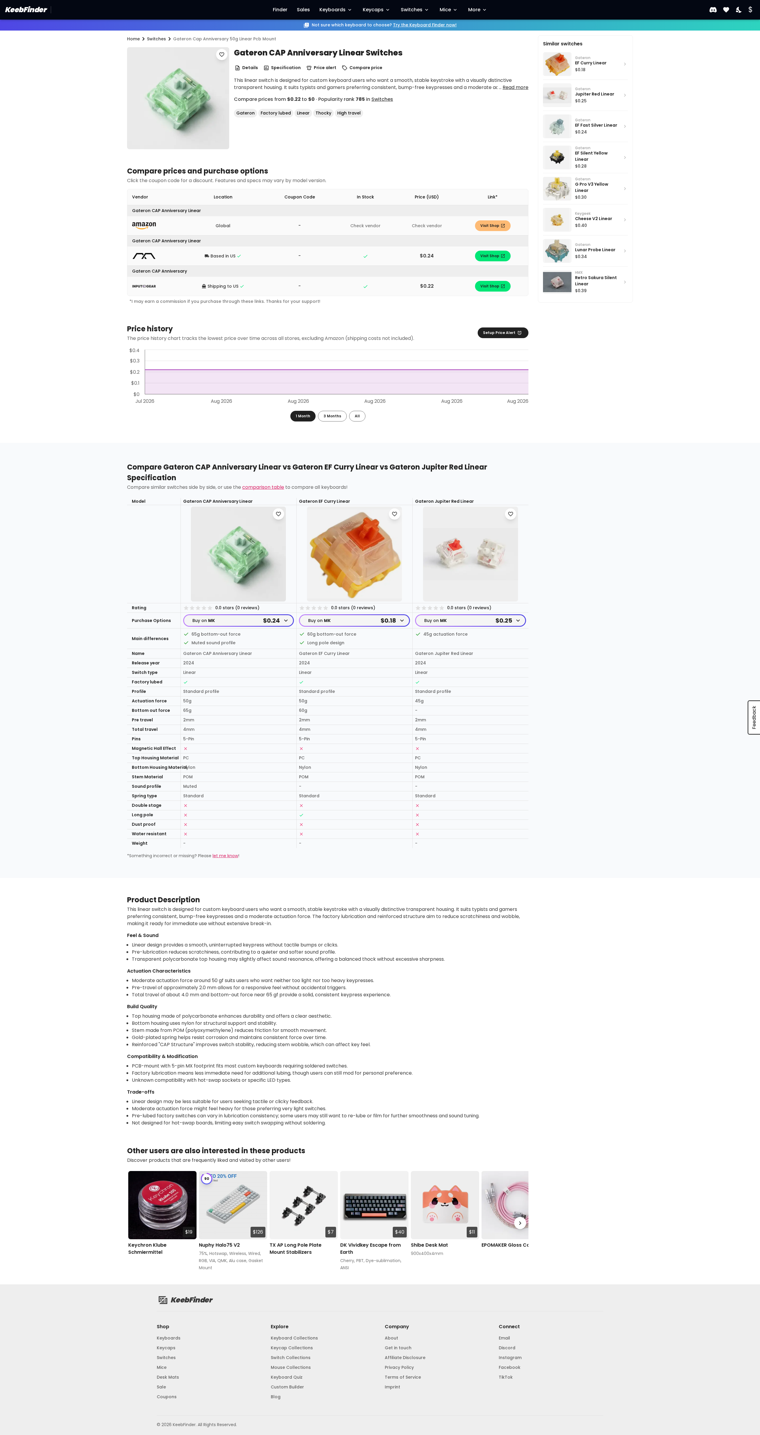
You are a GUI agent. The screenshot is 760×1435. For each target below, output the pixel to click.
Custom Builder (287, 1387)
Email (504, 1338)
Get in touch (398, 1348)
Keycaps (373, 9)
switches (156, 39)
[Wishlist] (726, 10)
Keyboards (332, 9)
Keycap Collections (292, 1348)
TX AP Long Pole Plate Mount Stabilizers (296, 1249)
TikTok (506, 1377)
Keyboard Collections (294, 1338)
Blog (276, 1397)
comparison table (263, 487)
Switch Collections (291, 1358)
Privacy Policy (399, 1367)
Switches (411, 9)
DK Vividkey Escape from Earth (370, 1249)
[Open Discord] (713, 9)
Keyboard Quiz (287, 1377)
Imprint (392, 1387)
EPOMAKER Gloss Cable (509, 1245)
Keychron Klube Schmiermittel (147, 1249)
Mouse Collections (291, 1367)
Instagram (510, 1358)
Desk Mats (168, 1377)
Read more (515, 87)
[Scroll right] (520, 1223)
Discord (507, 1348)
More (474, 9)
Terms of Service (403, 1377)
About (391, 1338)
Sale (161, 1387)
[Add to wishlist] (221, 54)
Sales (303, 9)
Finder (280, 9)
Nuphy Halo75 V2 (219, 1245)
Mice (445, 9)
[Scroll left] (135, 1223)
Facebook (509, 1367)
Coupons (167, 1397)
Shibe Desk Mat (429, 1245)
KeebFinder (25, 10)
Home (133, 39)
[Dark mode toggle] (739, 10)
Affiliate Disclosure (405, 1358)
